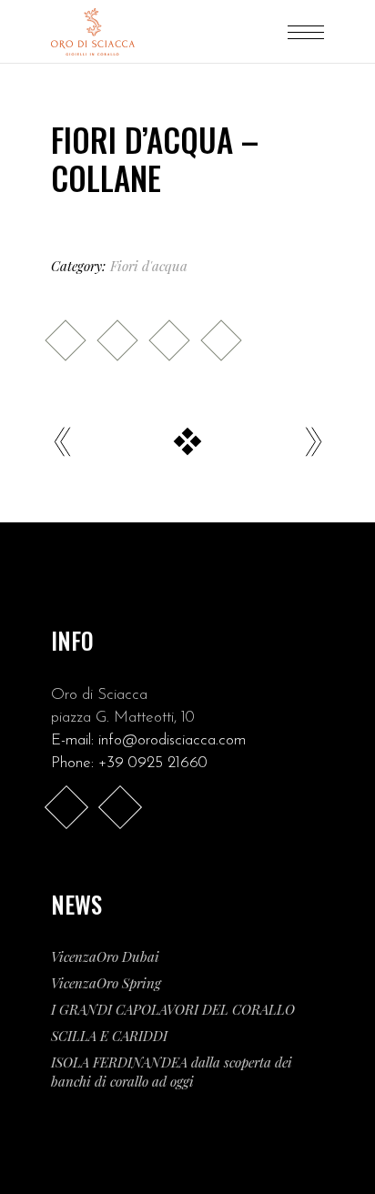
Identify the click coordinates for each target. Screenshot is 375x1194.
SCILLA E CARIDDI (109, 1036)
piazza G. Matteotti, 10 (123, 717)
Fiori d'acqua (149, 266)
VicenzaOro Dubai (105, 956)
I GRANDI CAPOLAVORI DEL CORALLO (173, 1009)
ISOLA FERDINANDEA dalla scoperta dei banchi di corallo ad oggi (171, 1071)
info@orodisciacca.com (172, 740)
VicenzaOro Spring (106, 983)
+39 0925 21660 (153, 763)
